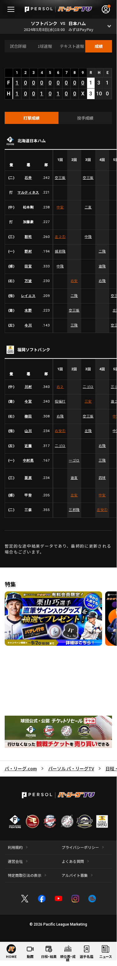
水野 (28, 310)
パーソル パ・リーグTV (71, 768)
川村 (28, 387)
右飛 (102, 281)
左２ (60, 237)
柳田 (28, 416)
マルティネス (28, 192)
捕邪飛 (60, 251)
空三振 (60, 178)
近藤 (28, 446)
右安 (74, 281)
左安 (74, 495)
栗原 (28, 478)
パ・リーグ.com (21, 768)
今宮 (28, 401)
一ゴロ (74, 460)
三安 (88, 401)
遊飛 (102, 266)
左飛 (88, 431)
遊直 (74, 478)
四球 (102, 478)
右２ (60, 387)
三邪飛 (74, 510)
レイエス (28, 296)
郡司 (28, 237)
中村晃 (28, 460)
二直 (88, 207)
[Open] (109, 26)
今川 (28, 325)
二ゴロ (88, 387)
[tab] (31, 118)
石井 (28, 178)
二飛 (102, 251)
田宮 (28, 266)
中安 (60, 207)
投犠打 (60, 401)
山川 (28, 431)
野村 (28, 251)
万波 (28, 281)
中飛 (88, 237)
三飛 (74, 325)
